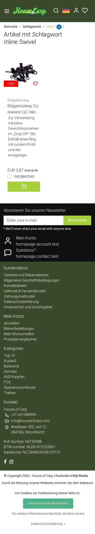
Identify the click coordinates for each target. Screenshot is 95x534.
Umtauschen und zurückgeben (28, 307)
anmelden (12, 323)
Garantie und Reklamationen (26, 275)
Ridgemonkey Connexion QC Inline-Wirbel (23, 109)
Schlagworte (32, 26)
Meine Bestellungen (19, 329)
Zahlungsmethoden (19, 296)
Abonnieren (77, 220)
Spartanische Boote (19, 387)
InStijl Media (79, 476)
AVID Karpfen (14, 377)
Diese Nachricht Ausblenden (48, 503)
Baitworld (11, 366)
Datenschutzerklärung (21, 302)
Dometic (10, 371)
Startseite (10, 26)
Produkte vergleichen (20, 339)
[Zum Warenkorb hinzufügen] (24, 187)
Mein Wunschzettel (19, 334)
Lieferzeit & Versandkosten (25, 291)
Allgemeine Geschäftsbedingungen (31, 280)
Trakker (10, 393)
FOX (7, 382)
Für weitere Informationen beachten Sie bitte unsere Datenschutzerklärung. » (48, 519)
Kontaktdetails (15, 286)
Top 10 (9, 355)
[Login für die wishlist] (35, 83)
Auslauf (10, 361)
